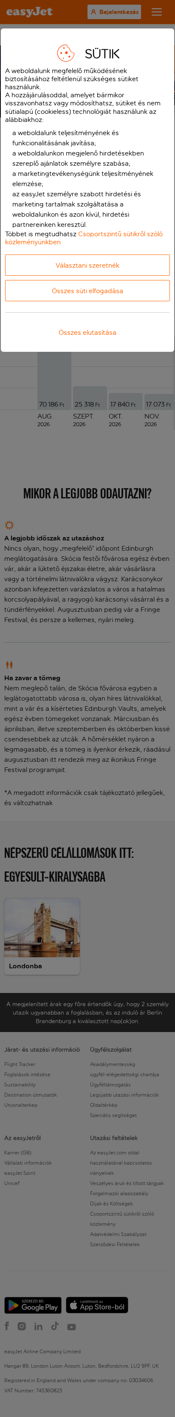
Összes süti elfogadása (87, 291)
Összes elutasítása (87, 332)
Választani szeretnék (87, 265)
